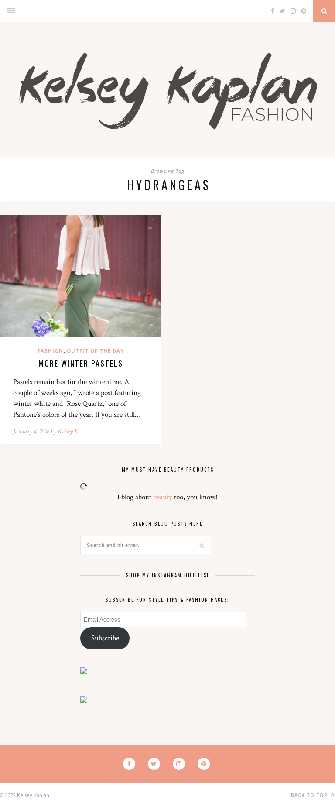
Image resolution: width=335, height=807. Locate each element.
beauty (162, 497)
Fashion (50, 350)
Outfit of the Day (95, 350)
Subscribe (105, 638)
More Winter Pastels (80, 363)
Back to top (310, 795)
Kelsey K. (69, 431)
